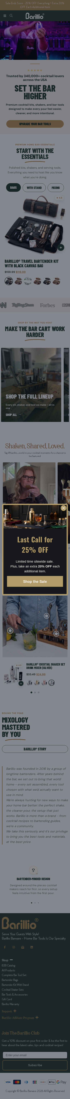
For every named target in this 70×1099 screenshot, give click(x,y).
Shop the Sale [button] (35, 581)
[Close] (63, 508)
